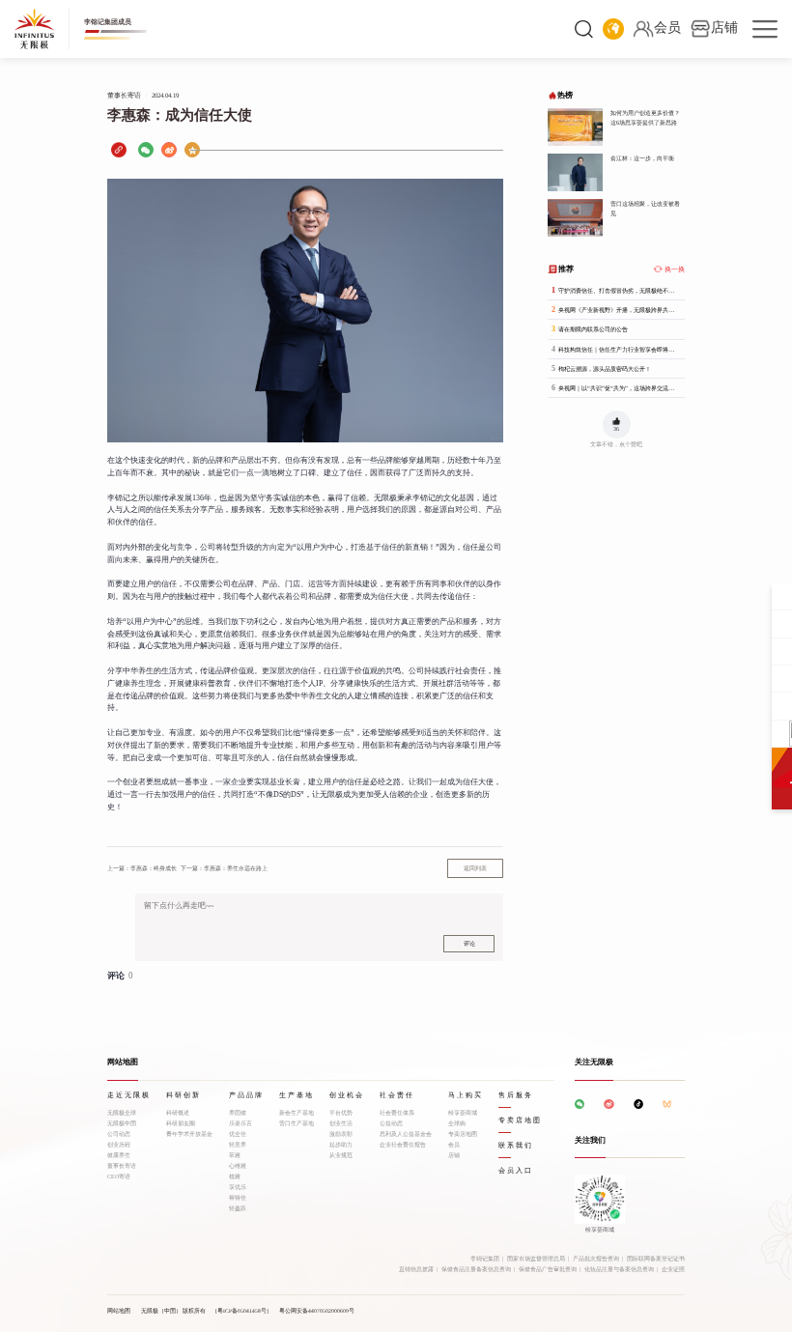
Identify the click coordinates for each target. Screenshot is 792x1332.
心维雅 (237, 1166)
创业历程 (118, 1145)
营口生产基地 (296, 1123)
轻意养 (237, 1145)
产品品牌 (246, 1095)
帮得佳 (237, 1198)
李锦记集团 (484, 1258)
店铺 (454, 1155)
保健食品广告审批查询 (548, 1269)
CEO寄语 (118, 1176)
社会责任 (397, 1095)
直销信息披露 (416, 1269)
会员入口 (515, 1171)
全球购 (457, 1123)
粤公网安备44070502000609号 (316, 1311)
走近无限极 (129, 1095)
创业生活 (341, 1123)
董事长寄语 (121, 1166)
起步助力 (341, 1145)
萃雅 (234, 1155)
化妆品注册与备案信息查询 (619, 1269)
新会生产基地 (296, 1113)
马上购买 (465, 1095)
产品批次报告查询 (596, 1258)
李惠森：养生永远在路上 (224, 867)
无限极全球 (121, 1113)
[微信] (146, 149)
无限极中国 (121, 1123)
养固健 (237, 1113)
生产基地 (296, 1095)
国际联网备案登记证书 (656, 1258)
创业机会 (346, 1095)
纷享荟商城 (462, 1113)
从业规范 (341, 1155)
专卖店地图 (462, 1134)
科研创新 (183, 1095)
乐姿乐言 (240, 1123)
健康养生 (118, 1155)
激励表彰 (341, 1134)
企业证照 (673, 1269)
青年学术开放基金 (189, 1134)
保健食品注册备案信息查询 (476, 1269)
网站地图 (118, 1311)
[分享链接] (119, 150)
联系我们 (515, 1145)
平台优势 (341, 1113)
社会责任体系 (397, 1113)
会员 (454, 1145)
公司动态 (118, 1134)
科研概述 (177, 1113)
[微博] (169, 149)
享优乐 (237, 1187)
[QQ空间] (192, 149)
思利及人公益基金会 (406, 1134)
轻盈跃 (237, 1208)
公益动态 (391, 1123)
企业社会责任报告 (403, 1145)
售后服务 (515, 1095)
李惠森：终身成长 (142, 867)
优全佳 (237, 1134)
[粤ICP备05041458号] (242, 1311)
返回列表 (475, 868)
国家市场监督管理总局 (536, 1258)
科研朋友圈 (180, 1123)
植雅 (234, 1176)
